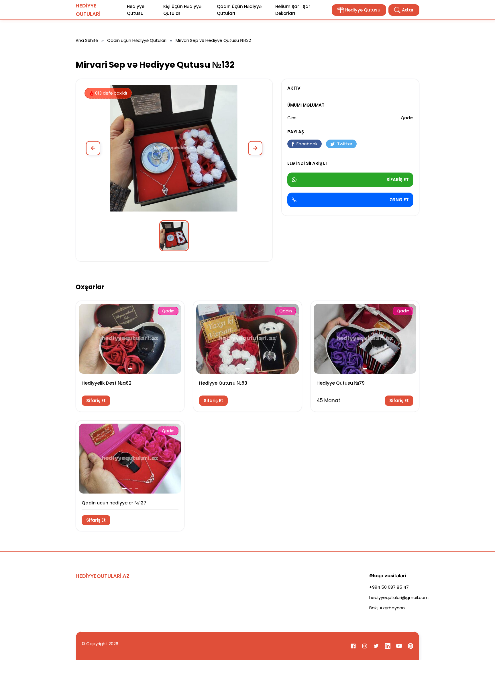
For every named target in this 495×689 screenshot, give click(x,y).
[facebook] (353, 646)
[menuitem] (174, 235)
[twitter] (376, 646)
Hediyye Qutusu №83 (223, 383)
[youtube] (399, 646)
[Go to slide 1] (130, 368)
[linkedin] (387, 646)
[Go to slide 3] (136, 488)
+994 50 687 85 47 (389, 587)
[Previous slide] (93, 148)
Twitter (344, 144)
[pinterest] (410, 646)
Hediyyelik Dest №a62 (106, 383)
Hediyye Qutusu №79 (341, 383)
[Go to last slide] (86, 338)
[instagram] (365, 646)
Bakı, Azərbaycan (387, 608)
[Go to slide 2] (130, 488)
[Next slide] (255, 148)
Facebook (306, 144)
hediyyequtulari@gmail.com (399, 597)
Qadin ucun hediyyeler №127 (114, 503)
